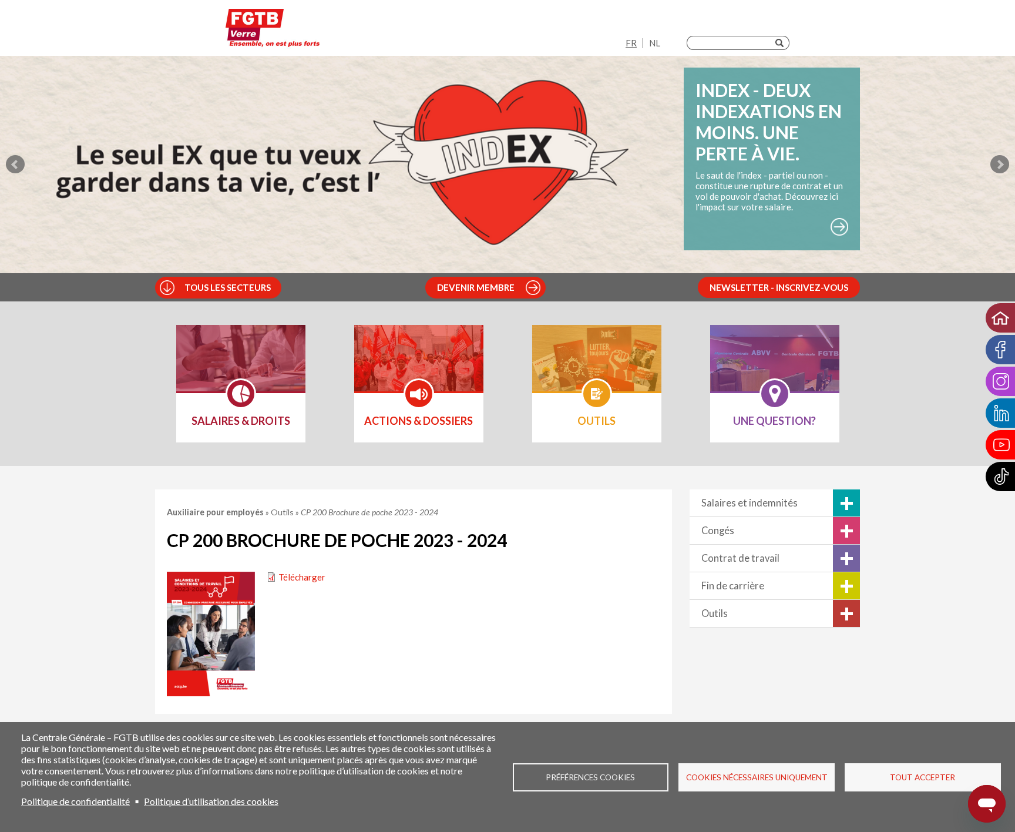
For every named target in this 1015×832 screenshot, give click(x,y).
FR (631, 43)
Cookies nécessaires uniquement (757, 777)
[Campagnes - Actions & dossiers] (418, 366)
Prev (15, 164)
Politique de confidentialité (75, 801)
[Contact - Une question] (774, 366)
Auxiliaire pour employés (216, 512)
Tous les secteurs (227, 287)
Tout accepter (922, 777)
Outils (714, 613)
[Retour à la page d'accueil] (273, 31)
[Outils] (596, 366)
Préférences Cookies (590, 777)
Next (999, 164)
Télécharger (301, 577)
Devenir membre (476, 287)
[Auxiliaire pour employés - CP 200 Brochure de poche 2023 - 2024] (211, 692)
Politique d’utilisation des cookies (211, 801)
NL (654, 43)
